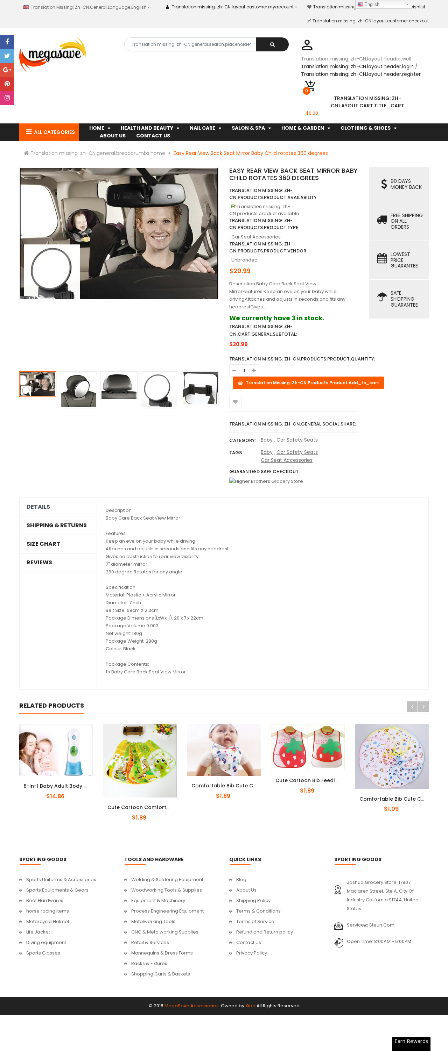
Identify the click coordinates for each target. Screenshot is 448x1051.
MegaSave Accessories (191, 1005)
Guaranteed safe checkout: (264, 471)
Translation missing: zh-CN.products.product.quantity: (302, 359)
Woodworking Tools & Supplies (166, 890)
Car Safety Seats (297, 439)
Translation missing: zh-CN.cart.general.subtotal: (263, 330)
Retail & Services (150, 942)
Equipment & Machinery (158, 900)
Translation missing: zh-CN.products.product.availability (273, 194)
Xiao (250, 1005)
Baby (267, 439)
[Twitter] (7, 56)
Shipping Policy (253, 900)
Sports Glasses (43, 953)
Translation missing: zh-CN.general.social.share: (292, 424)
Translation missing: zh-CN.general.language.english (88, 7)
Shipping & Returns (57, 525)
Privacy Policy (251, 953)
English (371, 4)
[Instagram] (7, 98)
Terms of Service (255, 921)
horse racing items (47, 911)
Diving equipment (46, 942)
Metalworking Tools (153, 921)
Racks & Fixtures (149, 963)
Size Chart (43, 544)
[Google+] (7, 70)
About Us (246, 890)
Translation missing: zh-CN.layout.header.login (357, 66)
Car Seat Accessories (287, 460)
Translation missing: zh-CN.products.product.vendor (267, 247)
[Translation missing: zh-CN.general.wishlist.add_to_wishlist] (235, 402)
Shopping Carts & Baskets (160, 974)
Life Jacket (38, 932)
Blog (241, 879)
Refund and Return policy (264, 932)
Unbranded (244, 260)
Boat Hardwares (44, 900)
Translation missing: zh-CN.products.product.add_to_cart (62, 782)
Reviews (39, 562)
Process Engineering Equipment (167, 911)
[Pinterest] (7, 84)
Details (38, 507)
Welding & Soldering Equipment (167, 879)
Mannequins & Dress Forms (162, 953)
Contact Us (248, 942)
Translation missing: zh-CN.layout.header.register (361, 74)
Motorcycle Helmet (47, 921)
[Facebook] (7, 42)
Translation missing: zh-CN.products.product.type (263, 224)
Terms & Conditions (258, 911)
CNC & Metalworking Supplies (164, 932)
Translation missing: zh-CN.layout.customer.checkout (371, 21)
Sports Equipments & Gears (57, 890)
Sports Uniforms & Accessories (61, 879)
